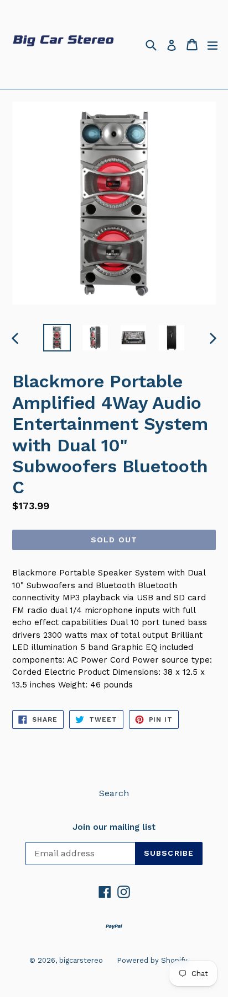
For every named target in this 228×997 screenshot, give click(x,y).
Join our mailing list (114, 827)
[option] (57, 337)
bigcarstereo (81, 960)
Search (114, 793)
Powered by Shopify (152, 960)
